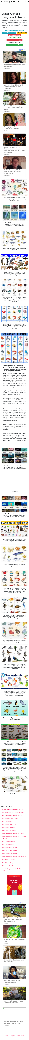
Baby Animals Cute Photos (8, 827)
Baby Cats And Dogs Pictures (9, 850)
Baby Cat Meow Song (7, 863)
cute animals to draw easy (14, 37)
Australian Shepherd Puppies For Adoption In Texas (13, 869)
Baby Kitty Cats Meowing (8, 841)
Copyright (14, 1037)
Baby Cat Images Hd (7, 821)
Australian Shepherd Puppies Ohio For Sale (13, 833)
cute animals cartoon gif (14, 35)
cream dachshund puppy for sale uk (15, 30)
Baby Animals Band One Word (9, 847)
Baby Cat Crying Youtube (8, 859)
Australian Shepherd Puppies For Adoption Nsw (14, 856)
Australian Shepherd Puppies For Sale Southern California (14, 837)
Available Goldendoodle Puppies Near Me (12, 809)
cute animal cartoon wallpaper (14, 40)
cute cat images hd (22, 32)
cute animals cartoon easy (14, 42)
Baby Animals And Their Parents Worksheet (13, 812)
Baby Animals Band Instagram (9, 853)
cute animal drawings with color (15, 45)
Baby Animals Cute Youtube (9, 824)
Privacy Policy (20, 1035)
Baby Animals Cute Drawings (9, 866)
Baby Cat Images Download (9, 830)
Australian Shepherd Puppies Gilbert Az (12, 815)
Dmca (6, 1035)
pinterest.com (10, 802)
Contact (13, 1035)
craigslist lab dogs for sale (9, 32)
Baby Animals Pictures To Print (10, 818)
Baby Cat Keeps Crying (8, 844)
